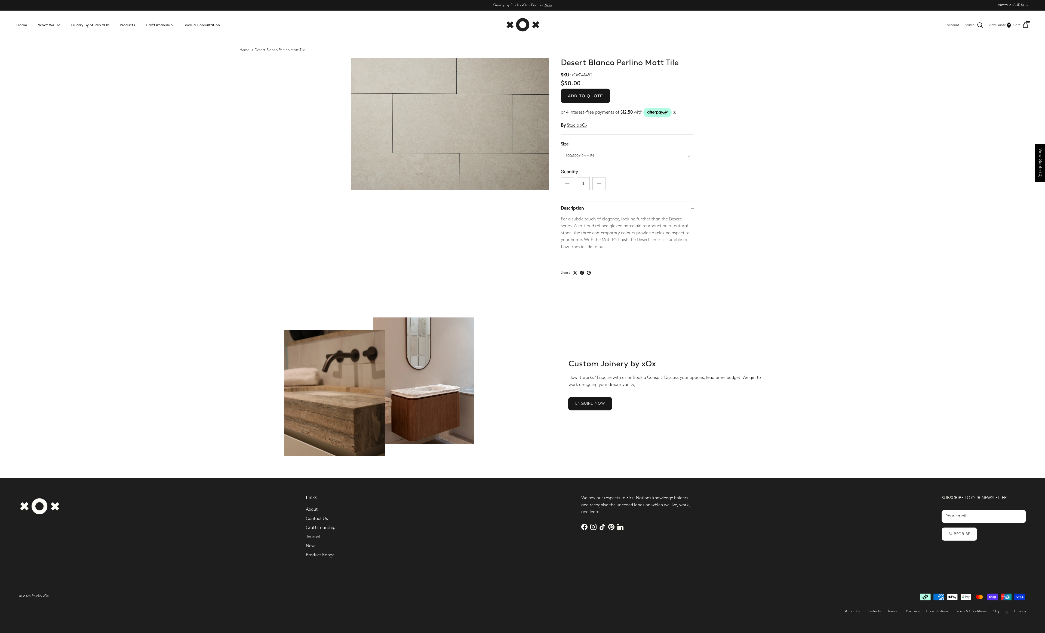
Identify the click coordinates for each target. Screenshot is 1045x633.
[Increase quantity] (599, 183)
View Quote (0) (1040, 163)
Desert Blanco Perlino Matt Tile (280, 50)
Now (548, 5)
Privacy (1020, 611)
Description (572, 208)
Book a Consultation (201, 25)
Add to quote (585, 95)
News (311, 546)
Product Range (320, 555)
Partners (913, 611)
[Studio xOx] (522, 25)
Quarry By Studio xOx (90, 25)
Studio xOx (577, 125)
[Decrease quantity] (567, 183)
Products (127, 25)
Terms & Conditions (971, 611)
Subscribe (959, 534)
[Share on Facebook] (582, 273)
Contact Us (317, 519)
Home (21, 25)
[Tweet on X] (575, 273)
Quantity (569, 172)
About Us (852, 611)
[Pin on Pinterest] (589, 273)
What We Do (49, 25)
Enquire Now (590, 403)
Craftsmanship (159, 25)
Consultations (937, 611)
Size (564, 144)
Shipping (1000, 611)
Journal (313, 537)
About (312, 509)
